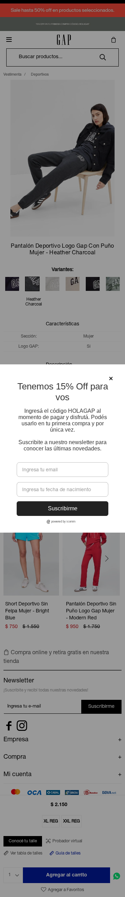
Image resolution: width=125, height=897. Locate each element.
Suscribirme (62, 508)
